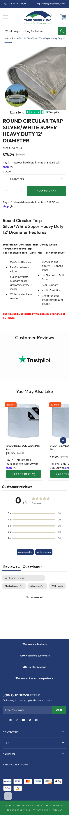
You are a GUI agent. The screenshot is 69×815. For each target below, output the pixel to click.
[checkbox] (57, 586)
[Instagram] (10, 720)
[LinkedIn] (17, 720)
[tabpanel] (34, 605)
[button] (5, 17)
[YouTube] (23, 720)
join (59, 709)
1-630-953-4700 (17, 3)
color (7, 171)
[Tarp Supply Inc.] (34, 17)
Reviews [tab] (11, 566)
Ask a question (25, 552)
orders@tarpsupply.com (53, 3)
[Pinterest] (36, 720)
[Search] (62, 31)
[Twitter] (30, 720)
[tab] (32, 567)
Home (5, 38)
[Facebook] (4, 720)
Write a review (44, 552)
